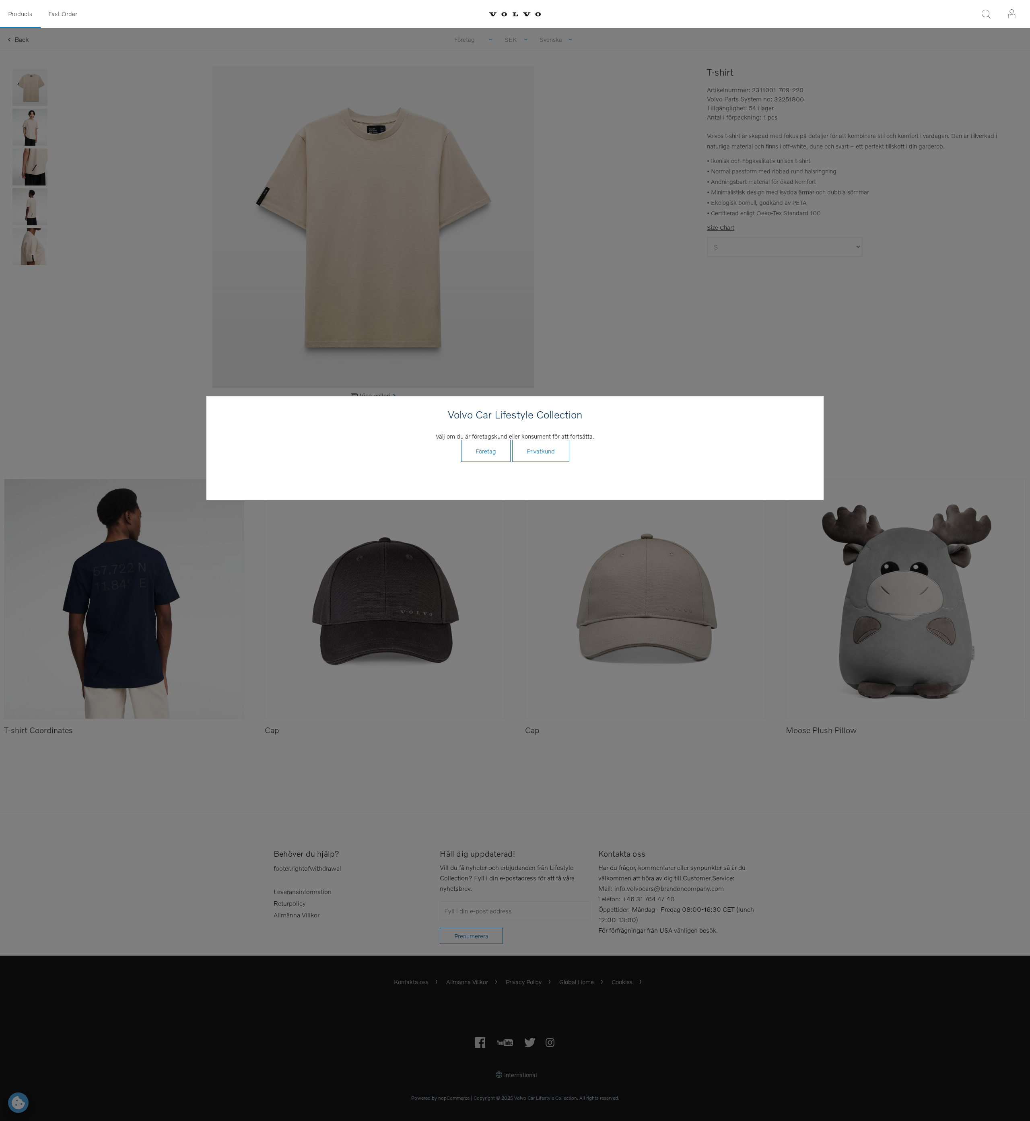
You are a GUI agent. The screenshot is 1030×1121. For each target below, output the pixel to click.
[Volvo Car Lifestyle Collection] (515, 14)
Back (21, 39)
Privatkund (541, 451)
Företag (486, 451)
